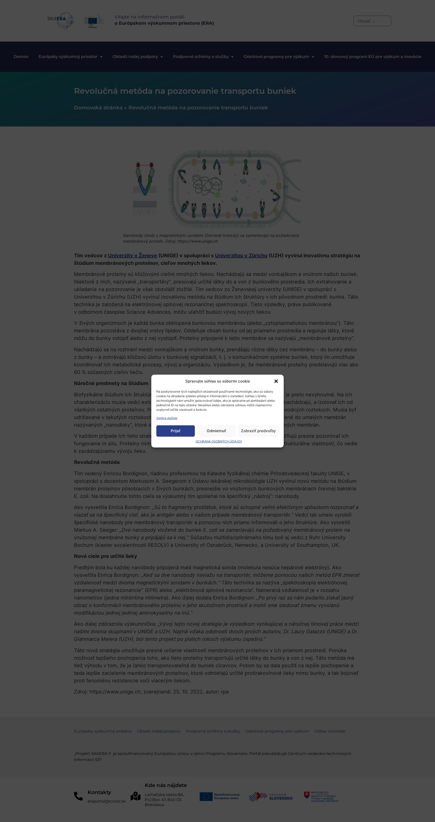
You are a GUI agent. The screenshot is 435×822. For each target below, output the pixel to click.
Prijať (175, 430)
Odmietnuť (216, 430)
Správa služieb (166, 418)
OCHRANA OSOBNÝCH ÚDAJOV (219, 441)
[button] (276, 381)
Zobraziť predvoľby (258, 430)
